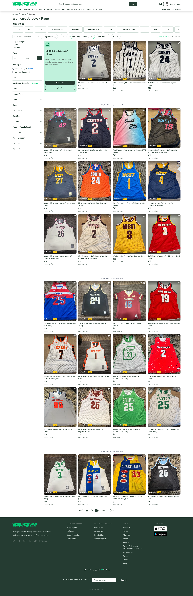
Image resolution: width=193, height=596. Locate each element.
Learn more (44, 535)
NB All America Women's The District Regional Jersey (164, 257)
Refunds (70, 531)
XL (145, 29)
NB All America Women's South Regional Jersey (92, 204)
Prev (80, 510)
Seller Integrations (101, 539)
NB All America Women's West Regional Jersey (129, 256)
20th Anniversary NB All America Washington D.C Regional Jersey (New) (94, 257)
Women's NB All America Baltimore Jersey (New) (93, 498)
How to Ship (99, 535)
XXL (155, 29)
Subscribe (124, 580)
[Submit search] (133, 4)
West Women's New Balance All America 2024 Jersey (129, 204)
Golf (63, 9)
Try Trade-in (60, 88)
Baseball (42, 9)
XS (29, 29)
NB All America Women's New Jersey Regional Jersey (164, 324)
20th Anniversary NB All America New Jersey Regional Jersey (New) (59, 377)
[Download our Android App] (167, 534)
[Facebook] (19, 541)
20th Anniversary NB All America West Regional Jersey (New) (161, 204)
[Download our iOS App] (162, 528)
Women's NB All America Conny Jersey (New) (94, 83)
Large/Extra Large (128, 29)
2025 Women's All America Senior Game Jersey (92, 324)
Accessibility (128, 552)
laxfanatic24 (83, 78)
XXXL (168, 29)
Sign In (172, 4)
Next (112, 510)
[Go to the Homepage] (25, 4)
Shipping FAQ (72, 527)
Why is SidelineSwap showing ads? (112, 105)
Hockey (34, 9)
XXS (18, 29)
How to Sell (98, 531)
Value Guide (176, 9)
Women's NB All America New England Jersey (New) (59, 498)
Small (40, 29)
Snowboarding (98, 9)
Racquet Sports (79, 9)
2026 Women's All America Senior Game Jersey (127, 324)
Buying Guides (44, 541)
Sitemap (126, 560)
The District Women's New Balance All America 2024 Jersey (60, 324)
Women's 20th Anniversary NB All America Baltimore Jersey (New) (128, 498)
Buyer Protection (73, 535)
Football (70, 9)
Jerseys (23, 14)
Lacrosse (57, 9)
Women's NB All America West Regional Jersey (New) (60, 204)
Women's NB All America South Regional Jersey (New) (58, 151)
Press (125, 556)
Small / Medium (57, 29)
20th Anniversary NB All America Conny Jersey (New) (129, 84)
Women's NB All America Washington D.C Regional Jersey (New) (58, 257)
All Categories (17, 9)
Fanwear (27, 9)
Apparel (15, 14)
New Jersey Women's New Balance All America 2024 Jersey (126, 377)
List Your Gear (60, 83)
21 (107, 510)
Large (109, 29)
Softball (49, 9)
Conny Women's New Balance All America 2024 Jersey (92, 151)
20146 (30, 69)
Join (178, 4)
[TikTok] (35, 541)
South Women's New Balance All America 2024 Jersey (129, 151)
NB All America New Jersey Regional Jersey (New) (93, 377)
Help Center (166, 9)
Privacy (126, 542)
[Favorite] (109, 43)
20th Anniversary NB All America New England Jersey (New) (164, 430)
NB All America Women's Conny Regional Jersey (162, 84)
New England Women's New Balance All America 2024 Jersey (126, 430)
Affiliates (126, 535)
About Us (126, 527)
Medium (75, 29)
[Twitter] (30, 541)
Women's (32, 14)
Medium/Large (93, 29)
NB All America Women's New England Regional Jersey (91, 430)
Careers (126, 531)
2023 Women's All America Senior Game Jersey (58, 430)
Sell (160, 4)
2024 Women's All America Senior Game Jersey (162, 377)
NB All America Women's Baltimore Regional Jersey (163, 498)
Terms (125, 539)
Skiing (89, 9)
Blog (125, 564)
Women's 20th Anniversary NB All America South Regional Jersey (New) (162, 151)
